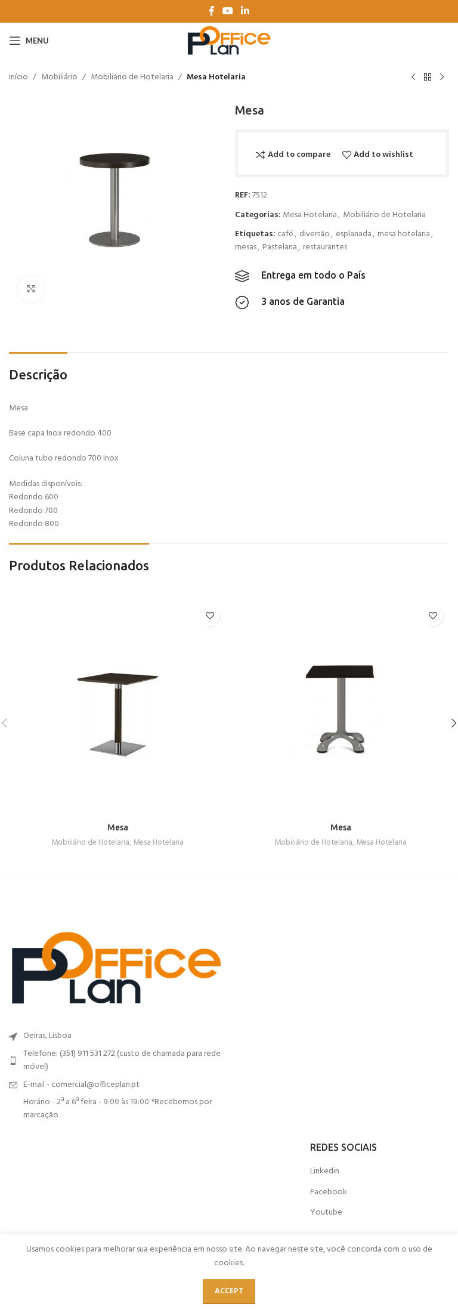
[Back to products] (427, 77)
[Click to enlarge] (31, 289)
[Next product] (442, 77)
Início (18, 77)
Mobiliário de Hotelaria (132, 77)
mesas (245, 247)
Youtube (326, 1213)
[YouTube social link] (227, 11)
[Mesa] (117, 708)
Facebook (328, 1192)
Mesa (117, 827)
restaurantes (325, 247)
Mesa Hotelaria (216, 77)
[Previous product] (413, 77)
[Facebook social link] (211, 11)
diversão (314, 234)
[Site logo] (229, 41)
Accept (229, 1291)
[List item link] (116, 1061)
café (285, 234)
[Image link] (116, 968)
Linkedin (324, 1172)
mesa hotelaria (403, 234)
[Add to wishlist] (209, 615)
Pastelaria (279, 247)
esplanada (354, 234)
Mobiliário (59, 77)
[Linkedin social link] (245, 11)
